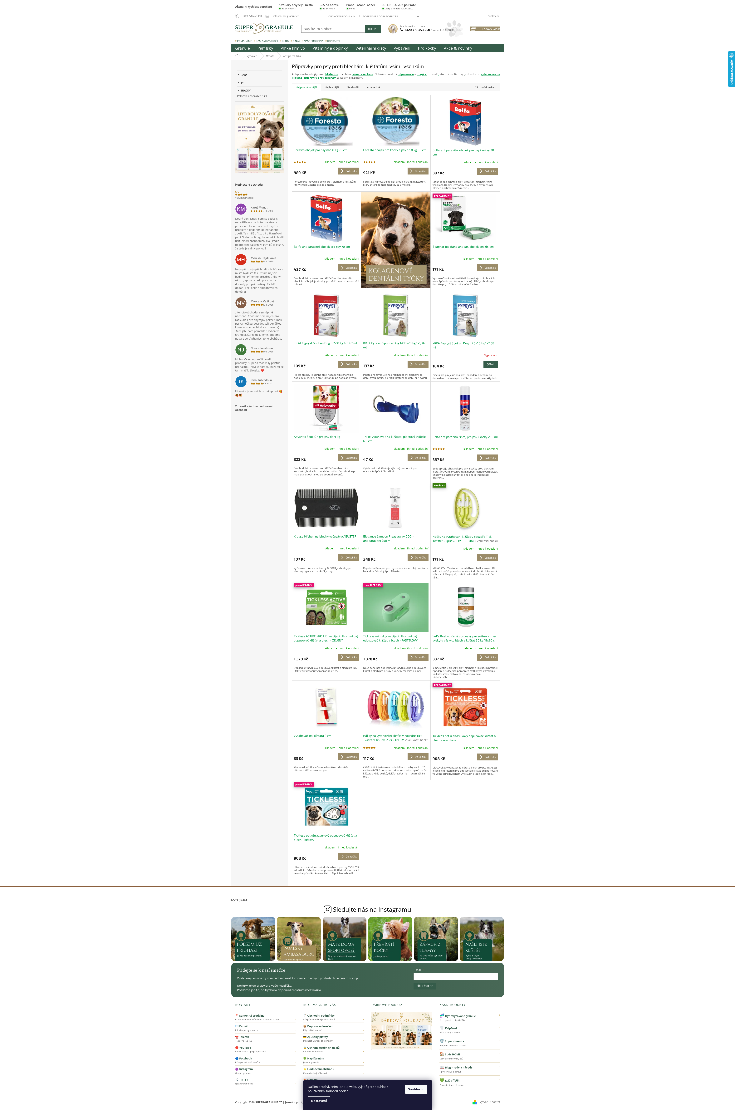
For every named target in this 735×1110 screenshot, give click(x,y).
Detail (491, 364)
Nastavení (319, 1101)
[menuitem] (242, 48)
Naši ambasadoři (267, 41)
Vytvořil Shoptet (490, 1102)
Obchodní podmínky (341, 16)
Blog (285, 41)
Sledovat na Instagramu (367, 909)
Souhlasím (416, 1089)
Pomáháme (244, 41)
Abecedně (373, 87)
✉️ (265, 1028)
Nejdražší (353, 87)
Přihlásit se (425, 986)
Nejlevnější (332, 87)
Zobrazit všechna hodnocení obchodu (253, 408)
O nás (296, 41)
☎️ (265, 1038)
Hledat (373, 28)
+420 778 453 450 (429, 30)
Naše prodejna (313, 41)
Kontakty (333, 41)
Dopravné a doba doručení (381, 16)
